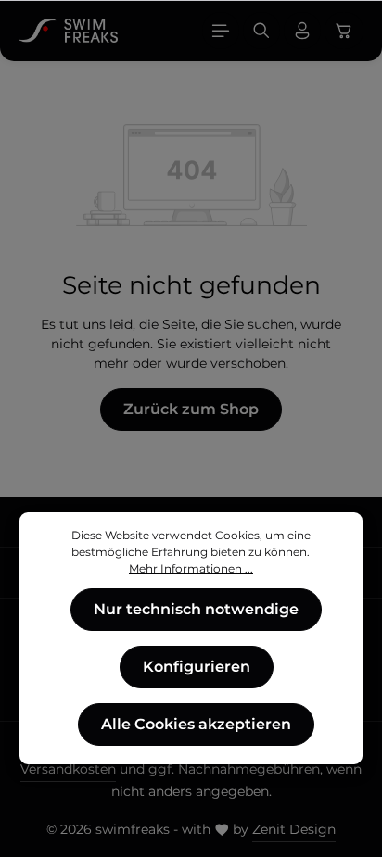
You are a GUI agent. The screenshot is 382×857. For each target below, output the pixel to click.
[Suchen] (261, 30)
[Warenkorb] (344, 30)
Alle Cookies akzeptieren (196, 724)
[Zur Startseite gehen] (68, 31)
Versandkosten (68, 769)
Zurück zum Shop (191, 409)
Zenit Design (294, 829)
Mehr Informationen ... (191, 568)
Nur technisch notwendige (196, 609)
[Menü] (220, 30)
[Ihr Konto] (302, 30)
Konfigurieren (196, 666)
